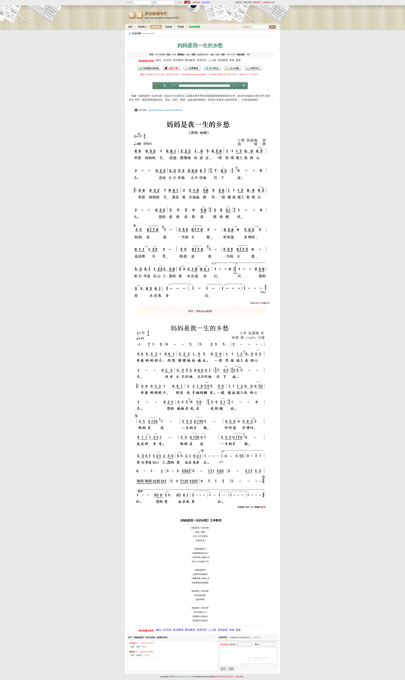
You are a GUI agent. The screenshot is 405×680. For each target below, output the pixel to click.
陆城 (174, 54)
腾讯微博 (190, 60)
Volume (243, 85)
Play (164, 85)
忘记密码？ (206, 2)
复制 (231, 60)
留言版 (168, 27)
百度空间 (202, 60)
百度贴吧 (223, 60)
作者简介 (142, 27)
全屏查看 (191, 68)
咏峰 (188, 54)
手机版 (180, 27)
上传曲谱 (266, 2)
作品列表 (156, 27)
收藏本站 (239, 2)
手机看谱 (212, 68)
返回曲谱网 (194, 27)
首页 (273, 2)
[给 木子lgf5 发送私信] (137, 643)
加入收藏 (232, 68)
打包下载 (171, 68)
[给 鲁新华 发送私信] (136, 651)
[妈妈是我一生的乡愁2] (200, 509)
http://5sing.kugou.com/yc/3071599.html (165, 110)
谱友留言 (257, 2)
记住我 (180, 2)
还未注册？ (257, 637)
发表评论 (253, 68)
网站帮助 (248, 2)
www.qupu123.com (184, 677)
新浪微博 (178, 60)
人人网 (212, 60)
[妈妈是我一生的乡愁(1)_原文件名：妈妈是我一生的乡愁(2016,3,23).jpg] (200, 304)
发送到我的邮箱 (149, 68)
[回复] (143, 647)
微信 (158, 60)
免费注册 (196, 2)
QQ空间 (167, 60)
